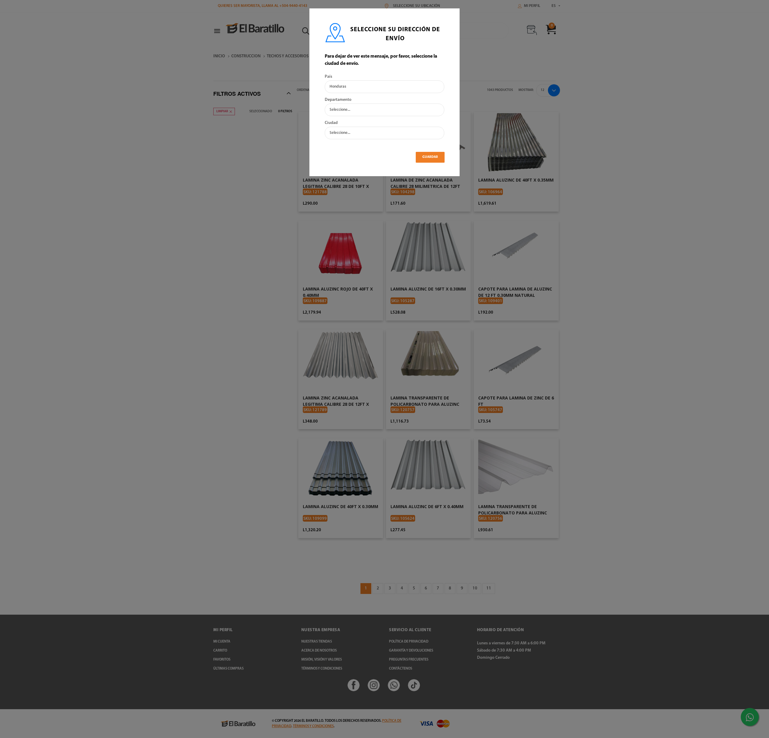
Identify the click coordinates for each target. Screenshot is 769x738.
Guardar (430, 157)
